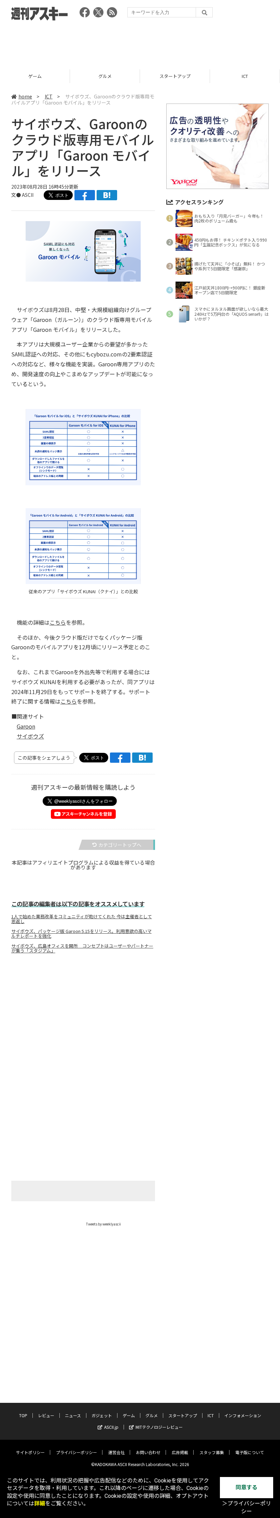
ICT (245, 76)
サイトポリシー (30, 1452)
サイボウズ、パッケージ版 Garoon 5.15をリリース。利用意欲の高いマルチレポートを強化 (81, 933)
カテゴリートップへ (119, 844)
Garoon (26, 726)
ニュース (73, 1415)
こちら (58, 622)
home (25, 96)
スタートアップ (175, 76)
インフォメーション (242, 1415)
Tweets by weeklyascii (103, 1223)
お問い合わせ (148, 1452)
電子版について (249, 1452)
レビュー (46, 1415)
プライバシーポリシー (76, 1452)
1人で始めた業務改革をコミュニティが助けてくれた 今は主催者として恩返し (81, 919)
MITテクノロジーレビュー (159, 1427)
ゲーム (35, 76)
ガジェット (102, 1415)
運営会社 (116, 1452)
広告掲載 (180, 1452)
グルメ (105, 76)
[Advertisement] (140, 42)
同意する (246, 1487)
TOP (23, 1415)
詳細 (39, 1503)
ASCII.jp (111, 1427)
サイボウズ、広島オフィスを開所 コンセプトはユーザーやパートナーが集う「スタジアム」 (82, 948)
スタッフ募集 (211, 1452)
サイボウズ (30, 736)
